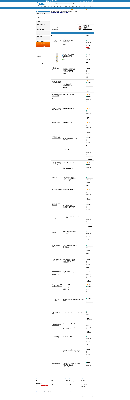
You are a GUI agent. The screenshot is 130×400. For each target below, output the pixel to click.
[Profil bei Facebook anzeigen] (38, 385)
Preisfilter (38, 49)
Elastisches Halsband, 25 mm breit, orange (69, 189)
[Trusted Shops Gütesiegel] (88, 4)
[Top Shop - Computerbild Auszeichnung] (93, 4)
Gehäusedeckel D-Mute (66, 310)
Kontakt (52, 380)
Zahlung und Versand (82, 381)
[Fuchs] (73, 6)
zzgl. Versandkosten (90, 104)
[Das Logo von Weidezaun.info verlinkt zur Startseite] (45, 3)
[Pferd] (38, 6)
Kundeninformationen (83, 380)
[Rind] (45, 6)
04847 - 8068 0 (40, 381)
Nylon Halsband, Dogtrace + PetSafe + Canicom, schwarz (71, 149)
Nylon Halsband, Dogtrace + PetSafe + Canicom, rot (70, 162)
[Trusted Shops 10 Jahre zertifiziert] (91, 4)
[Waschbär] (76, 6)
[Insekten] (92, 6)
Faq (51, 381)
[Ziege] (52, 6)
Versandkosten (92, 395)
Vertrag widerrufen (44, 385)
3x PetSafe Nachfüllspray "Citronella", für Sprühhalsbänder (71, 80)
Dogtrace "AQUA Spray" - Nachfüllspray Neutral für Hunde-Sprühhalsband (73, 66)
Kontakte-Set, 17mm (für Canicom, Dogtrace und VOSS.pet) (71, 230)
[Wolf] (69, 6)
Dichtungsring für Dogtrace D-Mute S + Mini (69, 323)
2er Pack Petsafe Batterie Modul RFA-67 (68, 108)
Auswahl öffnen (39, 56)
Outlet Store (52, 385)
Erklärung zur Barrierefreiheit (83, 384)
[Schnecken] (90, 6)
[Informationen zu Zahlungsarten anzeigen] (47, 391)
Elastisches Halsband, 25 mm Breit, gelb (68, 202)
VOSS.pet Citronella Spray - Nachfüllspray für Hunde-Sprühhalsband (73, 39)
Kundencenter (40, 383)
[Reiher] (82, 6)
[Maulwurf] (85, 6)
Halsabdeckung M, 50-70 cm (67, 271)
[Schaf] (48, 6)
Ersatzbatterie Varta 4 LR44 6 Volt (67, 135)
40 (91, 35)
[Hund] (57, 6)
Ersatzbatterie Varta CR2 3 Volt (67, 122)
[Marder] (79, 6)
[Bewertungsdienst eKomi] (86, 4)
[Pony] (41, 6)
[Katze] (60, 6)
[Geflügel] (54, 6)
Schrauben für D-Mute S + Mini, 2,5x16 (68, 349)
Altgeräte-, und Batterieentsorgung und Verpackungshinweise (85, 386)
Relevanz (87, 35)
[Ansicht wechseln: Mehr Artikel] (51, 35)
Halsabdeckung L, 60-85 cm (67, 284)
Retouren (52, 384)
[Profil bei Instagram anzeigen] (36, 385)
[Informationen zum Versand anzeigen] (71, 391)
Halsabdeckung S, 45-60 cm (67, 257)
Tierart (37, 54)
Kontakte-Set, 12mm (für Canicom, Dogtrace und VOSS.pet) (71, 216)
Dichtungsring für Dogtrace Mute (67, 336)
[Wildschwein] (66, 6)
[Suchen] (73, 3)
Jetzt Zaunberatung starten (87, 29)
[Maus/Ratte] (87, 6)
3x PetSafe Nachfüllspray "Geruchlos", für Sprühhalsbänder (71, 94)
